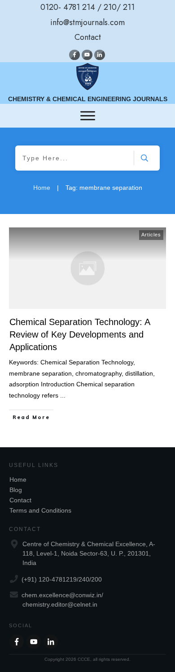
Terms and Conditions (40, 510)
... (63, 395)
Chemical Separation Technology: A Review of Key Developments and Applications (79, 334)
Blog (15, 489)
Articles (151, 234)
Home (17, 479)
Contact (20, 500)
